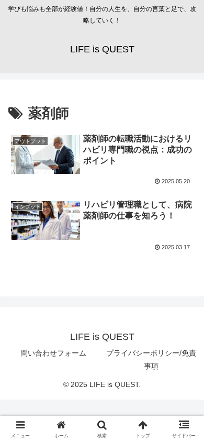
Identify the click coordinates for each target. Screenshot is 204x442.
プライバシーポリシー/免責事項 (151, 359)
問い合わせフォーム (53, 353)
